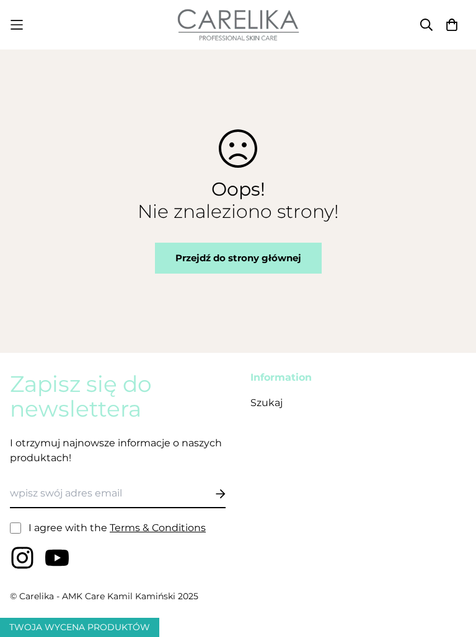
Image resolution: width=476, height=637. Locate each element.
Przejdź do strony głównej (238, 258)
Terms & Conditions (158, 528)
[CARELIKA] (238, 25)
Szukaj (266, 403)
